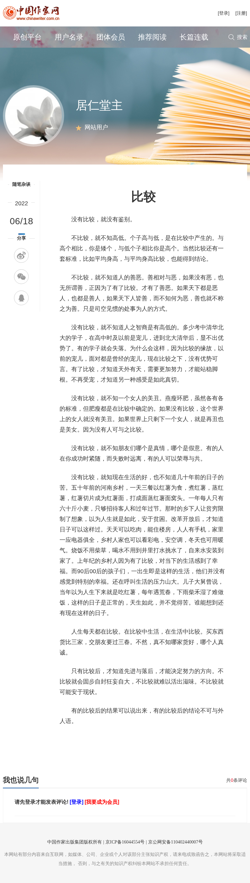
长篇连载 (194, 37)
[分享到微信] (21, 276)
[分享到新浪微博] (21, 255)
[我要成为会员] (102, 802)
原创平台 (27, 37)
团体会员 (110, 37)
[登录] (223, 13)
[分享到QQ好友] (21, 298)
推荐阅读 (152, 37)
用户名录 (69, 37)
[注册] (241, 13)
